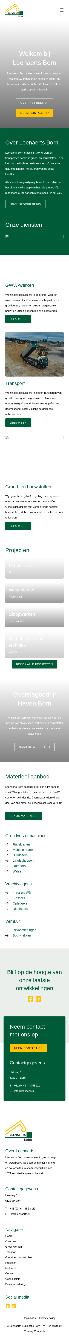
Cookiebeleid (12, 1278)
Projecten (10, 1262)
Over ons (10, 1241)
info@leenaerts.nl (24, 1090)
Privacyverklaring (15, 1284)
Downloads (29, 1317)
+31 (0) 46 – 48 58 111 (27, 1085)
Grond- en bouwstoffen (18, 1257)
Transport (10, 1251)
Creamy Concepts (34, 1331)
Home (8, 1235)
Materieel (10, 1268)
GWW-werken (13, 1246)
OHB (16, 1317)
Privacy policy (47, 1317)
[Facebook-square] (30, 999)
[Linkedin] (38, 999)
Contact (9, 1273)
